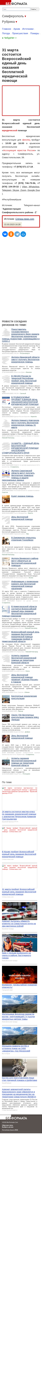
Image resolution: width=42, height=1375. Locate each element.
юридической (9, 130)
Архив (16, 29)
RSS (16, 1130)
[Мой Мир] (23, 234)
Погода (6, 33)
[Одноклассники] (11, 234)
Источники (27, 29)
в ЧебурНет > (9, 38)
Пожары (34, 33)
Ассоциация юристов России (19, 150)
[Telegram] (17, 234)
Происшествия (20, 33)
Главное (6, 29)
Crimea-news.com (24, 219)
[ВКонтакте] (5, 234)
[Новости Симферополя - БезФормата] (14, 3)
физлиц (26, 140)
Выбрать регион (7, 1127)
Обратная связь (7, 1125)
